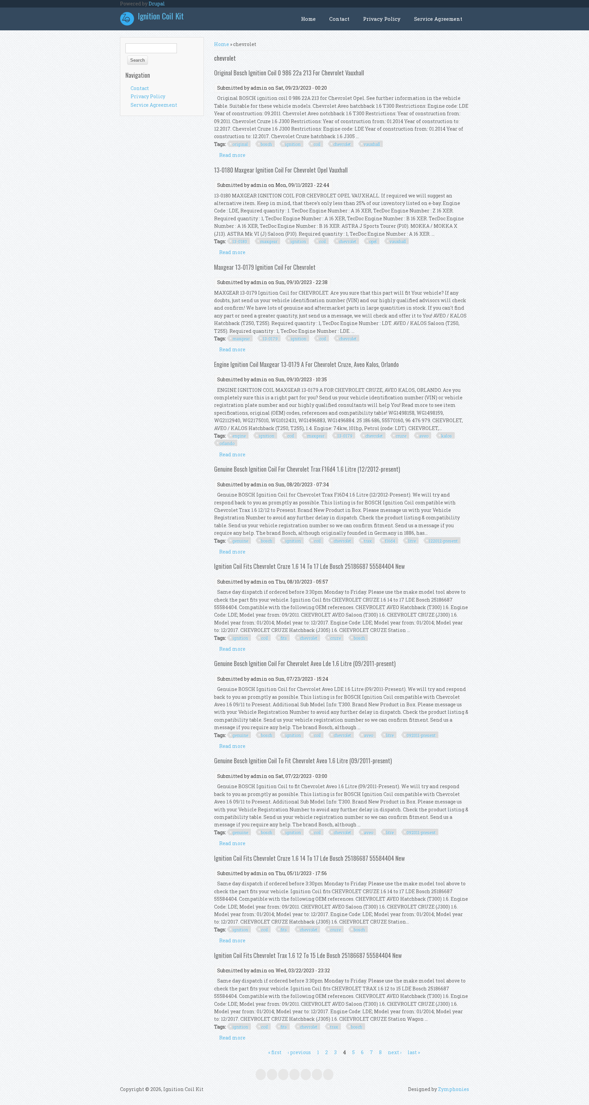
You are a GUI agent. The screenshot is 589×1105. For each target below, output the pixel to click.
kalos (446, 436)
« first (275, 1052)
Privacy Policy (382, 18)
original (240, 144)
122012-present (443, 541)
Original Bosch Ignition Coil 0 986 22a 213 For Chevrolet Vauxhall (289, 72)
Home (308, 18)
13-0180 (239, 241)
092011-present (421, 735)
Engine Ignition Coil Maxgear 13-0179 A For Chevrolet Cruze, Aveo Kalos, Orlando (306, 364)
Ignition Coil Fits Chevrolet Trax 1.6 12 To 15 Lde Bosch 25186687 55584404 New (308, 955)
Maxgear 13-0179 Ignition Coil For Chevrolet (265, 267)
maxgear (268, 241)
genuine (240, 541)
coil (317, 144)
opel (373, 241)
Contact (339, 18)
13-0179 (270, 338)
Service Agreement (438, 18)
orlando (227, 443)
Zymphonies (453, 1089)
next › (395, 1052)
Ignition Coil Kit (161, 15)
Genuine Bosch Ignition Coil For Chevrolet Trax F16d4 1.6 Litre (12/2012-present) (307, 469)
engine (239, 436)
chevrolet (342, 144)
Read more (232, 155)
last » (414, 1052)
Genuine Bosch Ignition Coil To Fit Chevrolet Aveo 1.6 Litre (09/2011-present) (303, 760)
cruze (401, 436)
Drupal (157, 3)
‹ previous (299, 1052)
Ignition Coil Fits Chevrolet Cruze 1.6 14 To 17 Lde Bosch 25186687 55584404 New (309, 566)
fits (284, 638)
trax (368, 541)
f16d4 (390, 541)
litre (412, 541)
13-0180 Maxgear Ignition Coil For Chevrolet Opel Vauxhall (281, 169)
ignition (293, 144)
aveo (423, 436)
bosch (266, 144)
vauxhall (372, 144)
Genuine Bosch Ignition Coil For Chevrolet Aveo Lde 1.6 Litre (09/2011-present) (305, 663)
